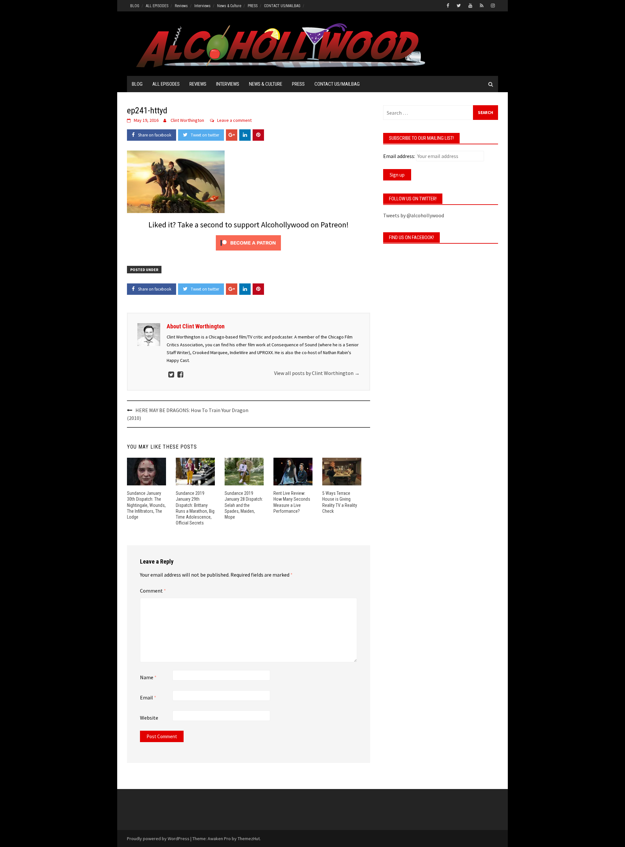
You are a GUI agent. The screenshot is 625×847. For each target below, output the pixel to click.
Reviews (181, 6)
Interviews (202, 6)
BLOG (134, 6)
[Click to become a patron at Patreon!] (248, 242)
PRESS (252, 6)
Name (148, 677)
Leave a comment (234, 120)
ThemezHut (249, 838)
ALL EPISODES (157, 6)
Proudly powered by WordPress (158, 838)
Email (148, 697)
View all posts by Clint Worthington (317, 373)
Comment (153, 590)
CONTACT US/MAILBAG (282, 6)
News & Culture (229, 6)
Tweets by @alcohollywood (413, 215)
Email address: (399, 156)
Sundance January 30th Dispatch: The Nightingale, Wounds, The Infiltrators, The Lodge (146, 505)
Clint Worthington (187, 120)
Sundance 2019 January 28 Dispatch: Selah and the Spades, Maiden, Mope (244, 505)
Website (149, 717)
